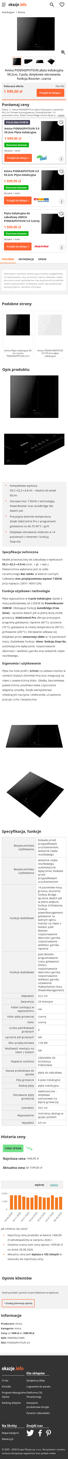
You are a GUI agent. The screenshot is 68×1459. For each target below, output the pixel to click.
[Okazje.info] (18, 4)
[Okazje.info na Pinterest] (48, 1433)
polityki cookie (48, 1453)
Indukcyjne (8, 12)
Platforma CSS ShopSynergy (34, 1394)
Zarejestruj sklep (35, 1380)
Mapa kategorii (10, 1433)
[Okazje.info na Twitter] (30, 1433)
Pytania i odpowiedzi (38, 1413)
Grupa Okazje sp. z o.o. (29, 1449)
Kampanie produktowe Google (37, 1405)
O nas (5, 1380)
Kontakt (6, 1386)
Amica (21, 12)
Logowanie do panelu (38, 1386)
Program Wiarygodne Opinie (14, 1394)
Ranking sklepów (11, 1402)
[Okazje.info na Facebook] (40, 1433)
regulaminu (29, 1453)
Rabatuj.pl (7, 1439)
